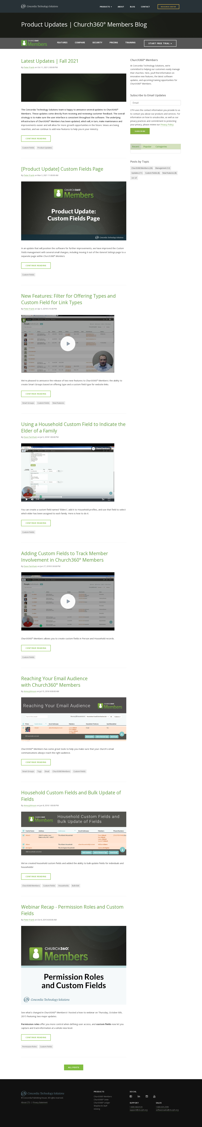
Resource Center (168, 7)
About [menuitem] (121, 6)
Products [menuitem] (105, 6)
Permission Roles (29, 1046)
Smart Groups (28, 403)
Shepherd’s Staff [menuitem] (100, 1106)
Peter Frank (29, 67)
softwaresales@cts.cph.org (167, 1110)
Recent (135, 146)
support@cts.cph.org (138, 1110)
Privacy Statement (40, 1102)
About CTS (25, 1102)
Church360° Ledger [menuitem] (102, 1102)
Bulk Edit (75, 885)
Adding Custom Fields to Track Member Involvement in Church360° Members (64, 556)
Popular (147, 146)
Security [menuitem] (97, 42)
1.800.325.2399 (162, 1107)
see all (134, 178)
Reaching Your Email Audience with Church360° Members (54, 681)
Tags (39, 771)
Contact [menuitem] (145, 6)
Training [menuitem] (130, 42)
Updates (136, 173)
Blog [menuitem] (132, 6)
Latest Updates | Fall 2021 (50, 61)
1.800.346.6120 (136, 1107)
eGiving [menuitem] (97, 1109)
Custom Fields (28, 147)
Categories (161, 146)
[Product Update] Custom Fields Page (62, 169)
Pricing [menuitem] (114, 42)
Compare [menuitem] (80, 42)
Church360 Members (61, 771)
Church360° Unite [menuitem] (101, 1099)
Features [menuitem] (62, 42)
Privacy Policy (166, 124)
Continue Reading (36, 138)
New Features (58, 403)
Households (63, 885)
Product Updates (45, 147)
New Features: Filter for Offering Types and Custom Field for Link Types (68, 299)
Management (162, 168)
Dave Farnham (30, 437)
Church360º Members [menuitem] (103, 1096)
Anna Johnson (30, 691)
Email (47, 771)
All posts (73, 1067)
